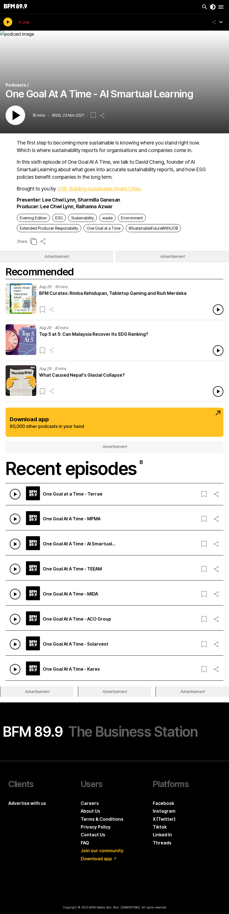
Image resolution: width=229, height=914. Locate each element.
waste (107, 217)
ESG (59, 217)
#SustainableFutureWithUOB (153, 228)
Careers (90, 803)
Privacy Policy (96, 827)
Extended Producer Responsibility (49, 228)
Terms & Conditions (102, 819)
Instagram (164, 811)
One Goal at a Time (103, 228)
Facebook (163, 803)
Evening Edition (33, 217)
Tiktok (160, 827)
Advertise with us (27, 803)
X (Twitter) (164, 819)
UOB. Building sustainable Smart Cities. (99, 189)
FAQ (85, 843)
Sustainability (82, 217)
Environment (132, 217)
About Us (90, 811)
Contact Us (93, 834)
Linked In (162, 834)
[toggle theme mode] (212, 7)
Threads (162, 843)
